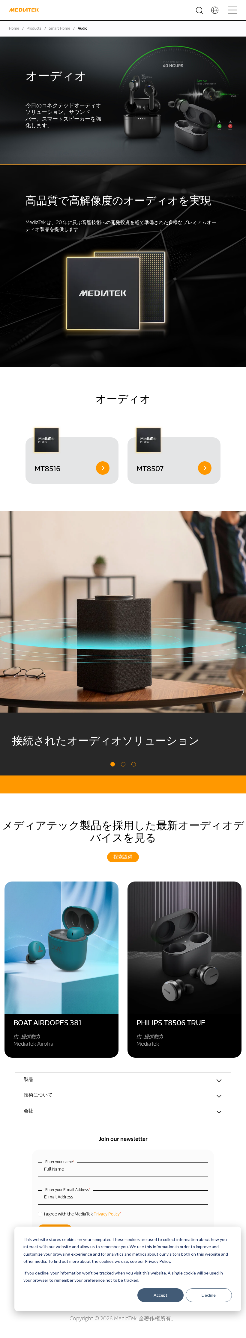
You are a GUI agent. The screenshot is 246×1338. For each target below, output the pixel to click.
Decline (209, 1295)
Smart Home (59, 29)
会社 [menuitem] (28, 1111)
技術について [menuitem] (38, 1095)
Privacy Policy (107, 1214)
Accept (160, 1295)
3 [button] (133, 764)
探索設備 (123, 857)
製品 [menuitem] (28, 1079)
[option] (72, 454)
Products (34, 29)
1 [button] (112, 764)
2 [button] (123, 764)
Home (14, 29)
